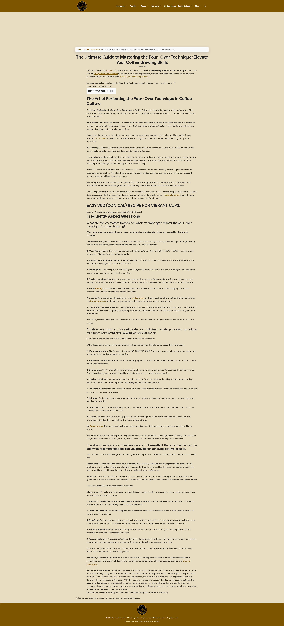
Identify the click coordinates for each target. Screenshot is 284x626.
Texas (143, 6)
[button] (205, 6)
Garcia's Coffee (83, 49)
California (120, 6)
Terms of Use (129, 621)
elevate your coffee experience (134, 76)
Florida (133, 6)
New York (155, 6)
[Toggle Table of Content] (111, 91)
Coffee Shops (170, 6)
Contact (156, 621)
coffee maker (138, 298)
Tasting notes (96, 426)
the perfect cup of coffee (106, 73)
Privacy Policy (138, 621)
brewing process (98, 301)
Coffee (109, 70)
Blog (197, 6)
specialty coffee (172, 195)
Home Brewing (96, 49)
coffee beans (100, 138)
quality (98, 288)
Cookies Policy (148, 621)
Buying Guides (184, 6)
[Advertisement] (142, 28)
